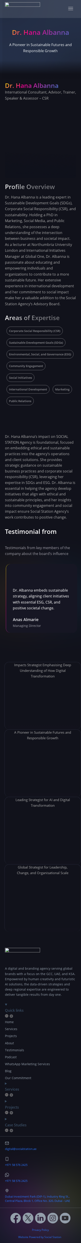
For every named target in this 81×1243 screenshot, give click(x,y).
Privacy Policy (40, 1230)
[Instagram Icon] (52, 1218)
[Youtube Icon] (65, 1218)
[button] (70, 9)
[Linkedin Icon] (40, 1218)
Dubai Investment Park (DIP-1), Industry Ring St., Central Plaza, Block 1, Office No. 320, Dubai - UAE (37, 1198)
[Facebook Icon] (15, 1218)
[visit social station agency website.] (22, 8)
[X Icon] (28, 1218)
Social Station (52, 1237)
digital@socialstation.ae (20, 1149)
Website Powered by (31, 1237)
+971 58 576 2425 (16, 1165)
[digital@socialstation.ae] (7, 1143)
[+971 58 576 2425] (7, 1159)
